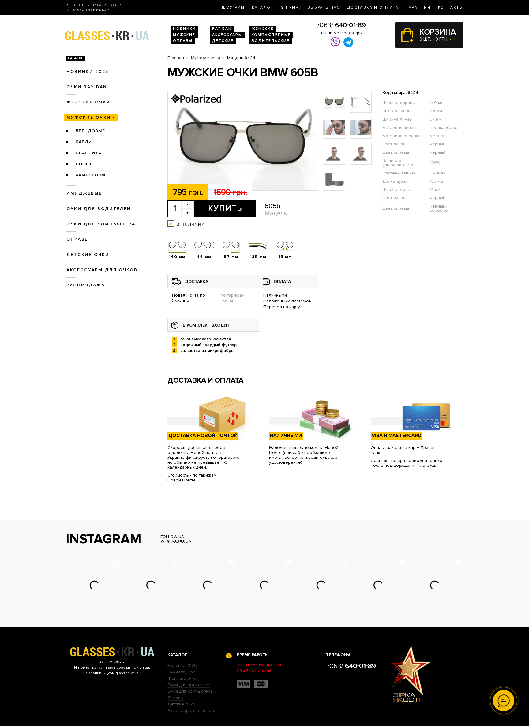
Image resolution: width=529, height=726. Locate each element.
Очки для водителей (98, 208)
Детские (223, 41)
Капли (84, 141)
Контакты (450, 7)
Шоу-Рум (233, 7)
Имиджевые (84, 193)
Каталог (263, 7)
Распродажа (85, 285)
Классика (88, 152)
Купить (225, 208)
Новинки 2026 (182, 665)
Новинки (184, 28)
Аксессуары (227, 34)
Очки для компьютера (101, 223)
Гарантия (418, 7)
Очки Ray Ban (181, 672)
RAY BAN (222, 28)
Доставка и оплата (373, 7)
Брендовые (90, 130)
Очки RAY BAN (86, 86)
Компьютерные (271, 34)
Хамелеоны (91, 175)
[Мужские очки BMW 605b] (243, 141)
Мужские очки (88, 117)
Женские (263, 28)
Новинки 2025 (87, 71)
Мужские (184, 34)
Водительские (271, 41)
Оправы (183, 41)
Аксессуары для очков (101, 269)
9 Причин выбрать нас (310, 7)
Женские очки (88, 102)
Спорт (84, 164)
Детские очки (87, 254)
